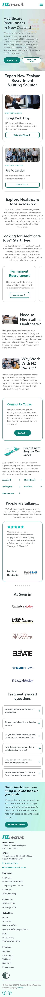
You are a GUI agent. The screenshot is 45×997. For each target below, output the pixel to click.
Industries (6, 889)
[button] (15, 585)
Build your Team (21, 135)
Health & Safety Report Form (15, 929)
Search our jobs (31, 60)
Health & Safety (9, 925)
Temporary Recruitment (13, 885)
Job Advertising (9, 893)
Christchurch (29, 480)
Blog (4, 933)
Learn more (18, 295)
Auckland (6, 480)
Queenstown (8, 493)
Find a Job (21, 185)
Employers (7, 877)
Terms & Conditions (11, 941)
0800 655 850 (11, 863)
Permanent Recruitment (19, 273)
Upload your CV (9, 907)
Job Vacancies (8, 903)
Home (5, 917)
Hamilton (28, 486)
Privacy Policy (8, 937)
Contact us (12, 60)
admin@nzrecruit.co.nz (15, 867)
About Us (6, 921)
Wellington (7, 486)
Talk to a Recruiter (16, 824)
